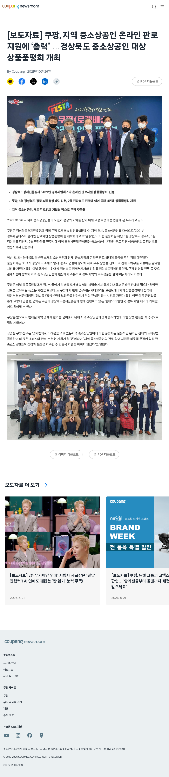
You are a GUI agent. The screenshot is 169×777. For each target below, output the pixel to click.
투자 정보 (8, 715)
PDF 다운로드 (149, 81)
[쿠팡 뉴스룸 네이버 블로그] (41, 735)
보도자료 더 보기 (22, 485)
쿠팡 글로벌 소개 (12, 702)
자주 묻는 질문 (11, 676)
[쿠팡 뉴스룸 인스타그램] (18, 735)
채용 (5, 708)
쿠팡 (5, 695)
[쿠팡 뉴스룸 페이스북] (29, 735)
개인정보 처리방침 (13, 765)
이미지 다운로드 (68, 454)
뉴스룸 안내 (9, 663)
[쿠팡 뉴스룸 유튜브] (6, 735)
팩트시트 (8, 669)
